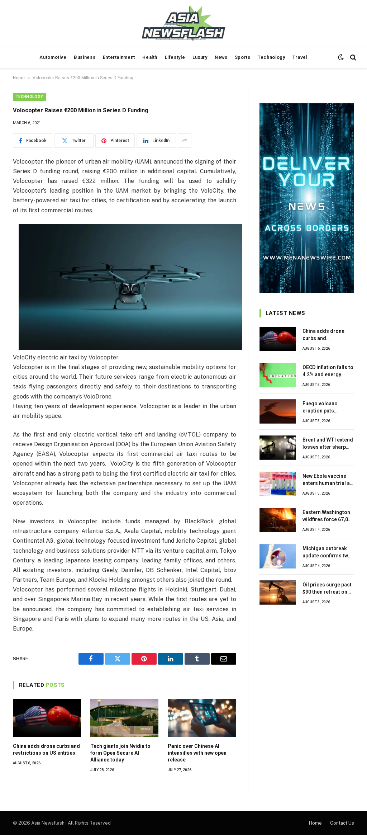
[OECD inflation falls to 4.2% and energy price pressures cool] (277, 375)
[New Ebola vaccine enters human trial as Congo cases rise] (277, 484)
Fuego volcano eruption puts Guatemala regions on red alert (325, 407)
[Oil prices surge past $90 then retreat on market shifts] (277, 592)
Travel (300, 57)
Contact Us (342, 823)
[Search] (352, 57)
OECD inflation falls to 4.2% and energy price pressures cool (327, 371)
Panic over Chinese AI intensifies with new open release (197, 753)
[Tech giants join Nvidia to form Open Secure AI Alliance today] (124, 718)
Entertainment (119, 57)
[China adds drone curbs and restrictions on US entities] (47, 718)
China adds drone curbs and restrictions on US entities (46, 749)
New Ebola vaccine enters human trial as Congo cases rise (327, 480)
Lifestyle (175, 57)
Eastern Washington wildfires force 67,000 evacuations (328, 516)
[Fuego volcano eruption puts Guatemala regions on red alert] (277, 411)
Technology (271, 57)
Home (19, 77)
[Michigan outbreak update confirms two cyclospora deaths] (277, 556)
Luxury (200, 57)
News (221, 57)
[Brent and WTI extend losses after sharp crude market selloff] (277, 447)
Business (84, 57)
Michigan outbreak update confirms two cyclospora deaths (326, 552)
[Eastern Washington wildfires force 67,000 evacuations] (277, 520)
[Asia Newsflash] (183, 23)
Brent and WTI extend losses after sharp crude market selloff (327, 443)
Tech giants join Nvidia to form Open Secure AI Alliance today (120, 753)
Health (149, 57)
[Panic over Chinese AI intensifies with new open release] (202, 718)
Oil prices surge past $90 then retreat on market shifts (327, 588)
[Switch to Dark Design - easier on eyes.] (340, 57)
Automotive (52, 57)
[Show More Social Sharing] (184, 140)
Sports (243, 57)
